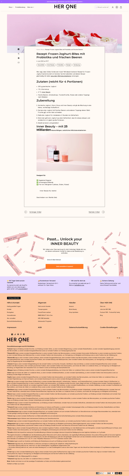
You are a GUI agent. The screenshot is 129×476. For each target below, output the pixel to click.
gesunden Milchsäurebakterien (61, 76)
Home (38, 49)
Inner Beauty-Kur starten (48, 191)
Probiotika (60, 65)
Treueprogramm (42, 309)
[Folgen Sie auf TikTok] (15, 334)
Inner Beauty (50, 65)
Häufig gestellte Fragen (14, 306)
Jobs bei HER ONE (105, 309)
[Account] (113, 7)
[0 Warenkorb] (121, 7)
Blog (101, 315)
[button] (11, 7)
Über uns (102, 306)
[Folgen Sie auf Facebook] (12, 334)
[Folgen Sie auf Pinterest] (18, 334)
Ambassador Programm (44, 321)
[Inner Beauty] (64, 170)
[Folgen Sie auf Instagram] (21, 334)
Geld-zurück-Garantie (44, 306)
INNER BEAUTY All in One (45, 315)
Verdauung (77, 65)
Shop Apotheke (73, 312)
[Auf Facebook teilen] (18, 49)
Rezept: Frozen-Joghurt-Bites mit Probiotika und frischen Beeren (64, 49)
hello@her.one (79, 285)
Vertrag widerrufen (13, 298)
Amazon (71, 306)
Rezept (68, 65)
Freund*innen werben (44, 312)
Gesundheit (41, 65)
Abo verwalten (11, 318)
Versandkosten (11, 315)
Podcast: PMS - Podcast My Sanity (110, 312)
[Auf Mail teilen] (18, 62)
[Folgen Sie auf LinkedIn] (24, 334)
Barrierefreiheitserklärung (14, 321)
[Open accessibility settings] (116, 7)
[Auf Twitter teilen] (18, 54)
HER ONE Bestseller (43, 318)
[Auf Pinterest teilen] (18, 58)
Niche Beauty (73, 309)
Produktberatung (20, 7)
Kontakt (9, 309)
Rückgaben (10, 312)
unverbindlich (22, 289)
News (42, 49)
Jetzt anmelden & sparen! (64, 266)
